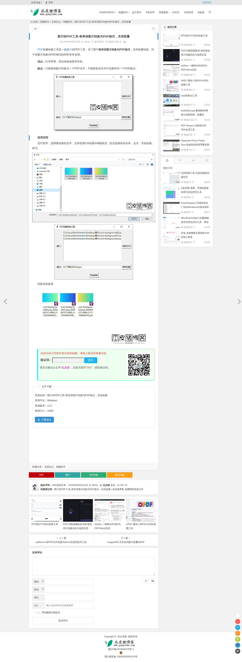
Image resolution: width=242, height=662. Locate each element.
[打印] (124, 41)
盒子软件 (136, 12)
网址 (36, 597)
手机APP (150, 12)
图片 (69, 49)
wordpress (106, 12)
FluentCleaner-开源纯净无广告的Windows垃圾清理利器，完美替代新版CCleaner (195, 207)
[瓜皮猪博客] (121, 643)
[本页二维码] (237, 651)
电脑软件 (123, 12)
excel (176, 12)
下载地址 (46, 419)
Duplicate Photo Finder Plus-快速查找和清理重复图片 (195, 144)
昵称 (39, 581)
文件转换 (93, 475)
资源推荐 (163, 12)
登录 (50, 2)
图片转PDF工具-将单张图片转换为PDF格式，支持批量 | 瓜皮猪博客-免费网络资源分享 (98, 489)
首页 (35, 21)
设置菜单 (207, 2)
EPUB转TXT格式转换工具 (44, 524)
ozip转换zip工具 (189, 95)
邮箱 (39, 589)
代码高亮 (188, 12)
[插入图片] (152, 580)
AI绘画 (201, 12)
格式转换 (119, 475)
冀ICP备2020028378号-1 (121, 649)
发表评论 (99, 41)
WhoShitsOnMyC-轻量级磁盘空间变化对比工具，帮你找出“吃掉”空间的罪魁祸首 (195, 222)
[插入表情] (146, 580)
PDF (40, 49)
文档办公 (56, 21)
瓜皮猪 (106, 485)
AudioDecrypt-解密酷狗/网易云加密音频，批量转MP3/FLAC (194, 114)
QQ (36, 605)
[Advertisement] (93, 446)
